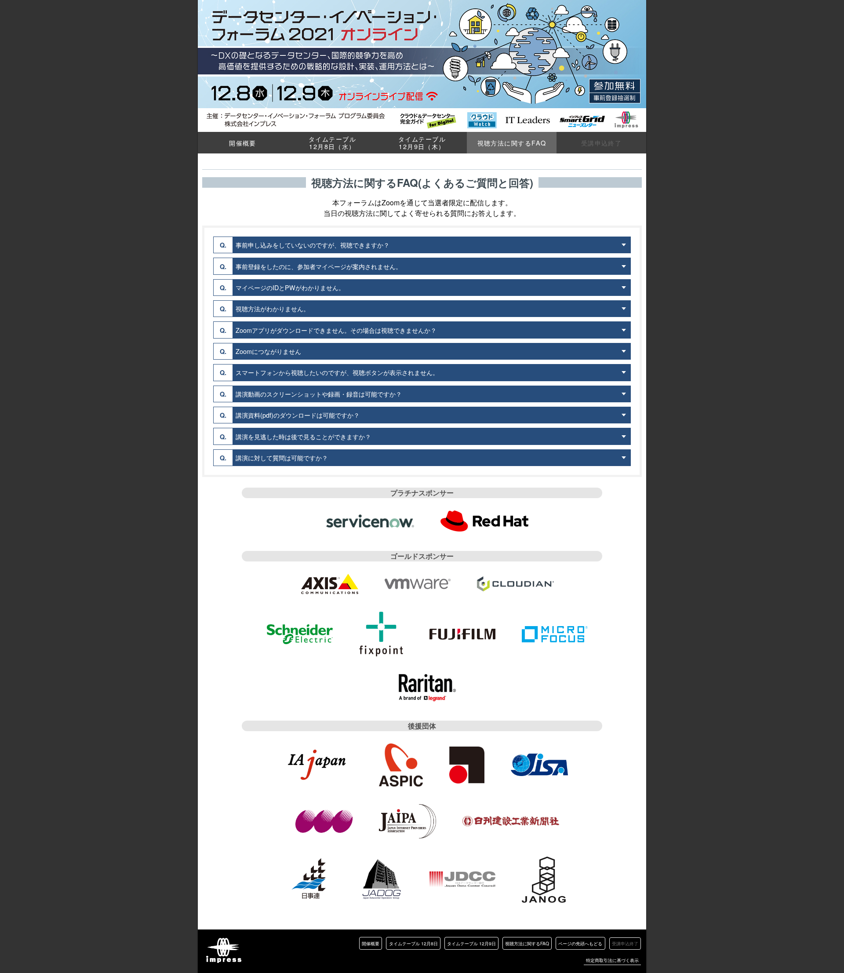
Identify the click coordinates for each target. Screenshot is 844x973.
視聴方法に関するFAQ (527, 943)
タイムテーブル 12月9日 (471, 943)
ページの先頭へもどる (580, 943)
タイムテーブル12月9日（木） (422, 142)
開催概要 (242, 142)
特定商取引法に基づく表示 (612, 960)
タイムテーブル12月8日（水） (332, 142)
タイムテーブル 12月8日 (413, 943)
